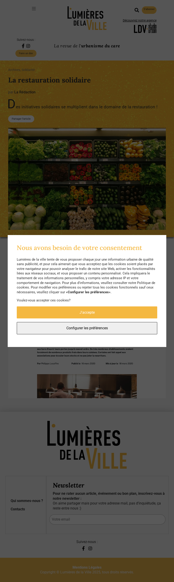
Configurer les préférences (87, 328)
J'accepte (87, 312)
